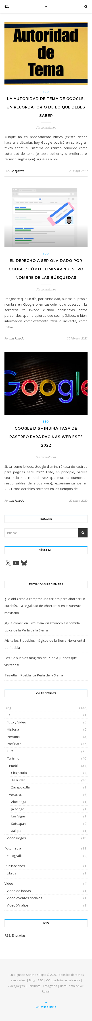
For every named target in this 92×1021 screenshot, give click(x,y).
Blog (7, 707)
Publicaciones (14, 866)
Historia (13, 729)
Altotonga (18, 801)
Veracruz (16, 794)
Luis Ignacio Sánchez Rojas (28, 975)
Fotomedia (12, 848)
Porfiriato (14, 743)
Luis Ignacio (16, 171)
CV (48, 980)
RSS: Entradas (15, 935)
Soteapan (18, 823)
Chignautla (19, 772)
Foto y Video (16, 722)
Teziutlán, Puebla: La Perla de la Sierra (33, 675)
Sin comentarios (46, 127)
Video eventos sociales (24, 898)
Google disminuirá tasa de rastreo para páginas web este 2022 (46, 436)
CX (9, 715)
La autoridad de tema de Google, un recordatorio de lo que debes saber (46, 107)
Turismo (13, 758)
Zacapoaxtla (20, 787)
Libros (11, 873)
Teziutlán (18, 780)
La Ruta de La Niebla (66, 980)
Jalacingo (17, 809)
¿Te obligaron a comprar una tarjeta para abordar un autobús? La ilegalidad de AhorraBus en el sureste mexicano (44, 605)
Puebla (14, 765)
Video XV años (18, 905)
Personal (13, 736)
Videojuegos (16, 838)
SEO (46, 92)
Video (8, 883)
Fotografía (15, 855)
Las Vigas (18, 816)
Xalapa (16, 830)
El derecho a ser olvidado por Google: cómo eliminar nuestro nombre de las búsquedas (46, 269)
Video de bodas (19, 890)
